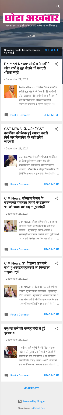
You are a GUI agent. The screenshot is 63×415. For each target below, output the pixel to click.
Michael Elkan (39, 408)
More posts (32, 388)
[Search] (58, 7)
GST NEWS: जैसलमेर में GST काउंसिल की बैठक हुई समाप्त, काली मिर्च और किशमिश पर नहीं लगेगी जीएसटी (26, 135)
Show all (52, 50)
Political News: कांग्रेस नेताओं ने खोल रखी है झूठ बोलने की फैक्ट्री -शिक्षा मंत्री (26, 68)
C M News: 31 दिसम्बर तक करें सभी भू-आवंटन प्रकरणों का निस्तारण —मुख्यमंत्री (27, 267)
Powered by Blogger (34, 401)
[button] (57, 64)
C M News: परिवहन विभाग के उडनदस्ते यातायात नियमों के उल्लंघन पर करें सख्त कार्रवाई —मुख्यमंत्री (26, 202)
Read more (51, 115)
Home (31, 36)
